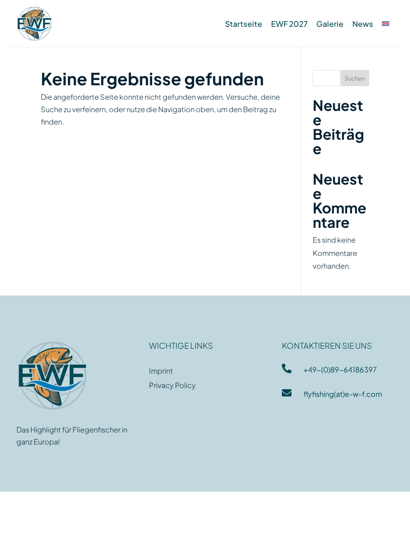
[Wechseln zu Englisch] (385, 24)
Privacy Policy (172, 385)
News (362, 23)
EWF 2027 (289, 23)
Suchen (355, 78)
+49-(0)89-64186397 (340, 369)
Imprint (161, 370)
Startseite (243, 23)
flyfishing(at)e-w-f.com (342, 393)
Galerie (330, 23)
